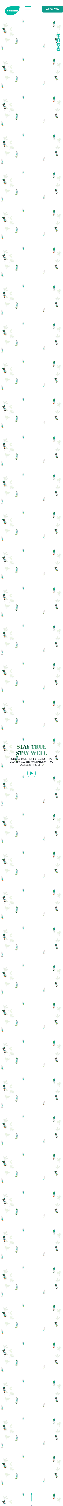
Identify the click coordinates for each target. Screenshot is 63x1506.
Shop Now (52, 9)
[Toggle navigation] (28, 9)
